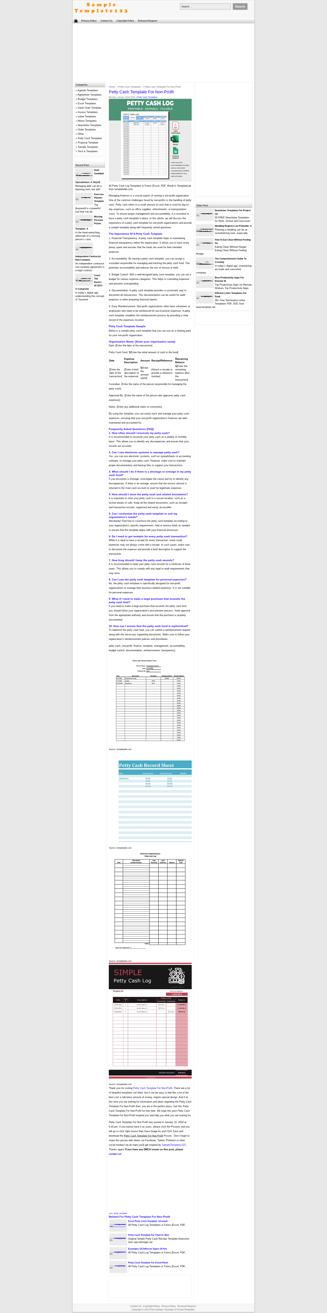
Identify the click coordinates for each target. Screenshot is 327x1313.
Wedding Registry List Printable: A (233, 226)
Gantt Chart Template (89, 107)
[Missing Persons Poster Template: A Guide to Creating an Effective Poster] (84, 219)
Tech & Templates (88, 151)
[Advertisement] (163, 53)
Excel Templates (87, 103)
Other (81, 133)
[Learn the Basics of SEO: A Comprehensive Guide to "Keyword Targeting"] (84, 281)
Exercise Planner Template (99, 197)
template (123, 1213)
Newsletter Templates (89, 125)
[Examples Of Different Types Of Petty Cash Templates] (118, 1251)
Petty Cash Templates (130, 87)
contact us (115, 1154)
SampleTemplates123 (173, 1144)
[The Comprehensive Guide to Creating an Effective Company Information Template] (204, 264)
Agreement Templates (90, 94)
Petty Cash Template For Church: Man (148, 1235)
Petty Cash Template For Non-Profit (152, 1088)
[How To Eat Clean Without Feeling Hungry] (204, 242)
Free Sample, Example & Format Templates (172, 1309)
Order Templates (87, 129)
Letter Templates (87, 116)
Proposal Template (88, 142)
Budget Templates (88, 99)
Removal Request (147, 20)
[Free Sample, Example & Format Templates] (101, 16)
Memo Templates (87, 120)
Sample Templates (88, 147)
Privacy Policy (89, 20)
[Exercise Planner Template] (84, 197)
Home (112, 87)
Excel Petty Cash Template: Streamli (147, 1221)
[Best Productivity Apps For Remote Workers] (204, 280)
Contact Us (106, 20)
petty (116, 1213)
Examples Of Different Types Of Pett (147, 1249)
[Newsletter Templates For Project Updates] (204, 213)
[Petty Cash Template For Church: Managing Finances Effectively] (118, 1237)
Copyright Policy (125, 20)
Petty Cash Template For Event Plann (148, 1262)
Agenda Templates (88, 90)
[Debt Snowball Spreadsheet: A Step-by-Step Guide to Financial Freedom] (84, 175)
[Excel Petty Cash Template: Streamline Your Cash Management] (118, 1227)
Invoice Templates (88, 112)
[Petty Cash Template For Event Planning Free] (118, 1265)
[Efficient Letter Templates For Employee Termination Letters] (204, 295)
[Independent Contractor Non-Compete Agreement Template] (84, 247)
